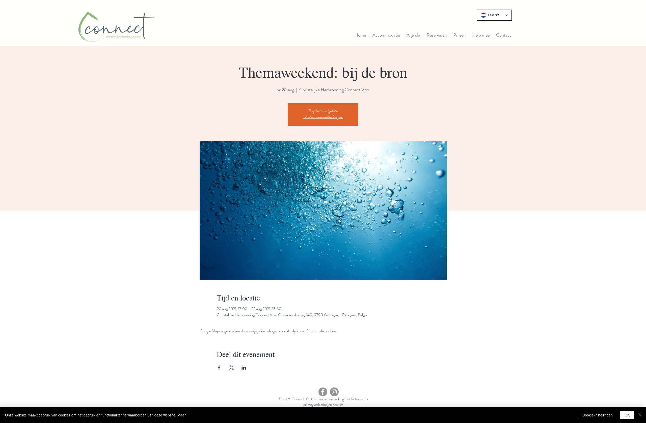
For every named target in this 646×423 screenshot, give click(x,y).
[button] (413, 35)
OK (627, 414)
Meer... (183, 414)
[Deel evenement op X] (231, 368)
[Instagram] (334, 391)
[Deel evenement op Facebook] (219, 368)
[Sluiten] (640, 415)
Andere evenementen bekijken (323, 117)
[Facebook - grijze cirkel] (322, 391)
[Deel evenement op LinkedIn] (243, 368)
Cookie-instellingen (597, 414)
